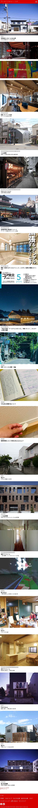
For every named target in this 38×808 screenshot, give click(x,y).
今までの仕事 (16, 798)
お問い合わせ (14, 801)
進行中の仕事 (24, 798)
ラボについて (8, 798)
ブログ (31, 798)
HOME (2, 798)
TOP (3, 795)
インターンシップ (5, 801)
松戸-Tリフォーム (3, 788)
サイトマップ (22, 801)
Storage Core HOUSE (4, 787)
